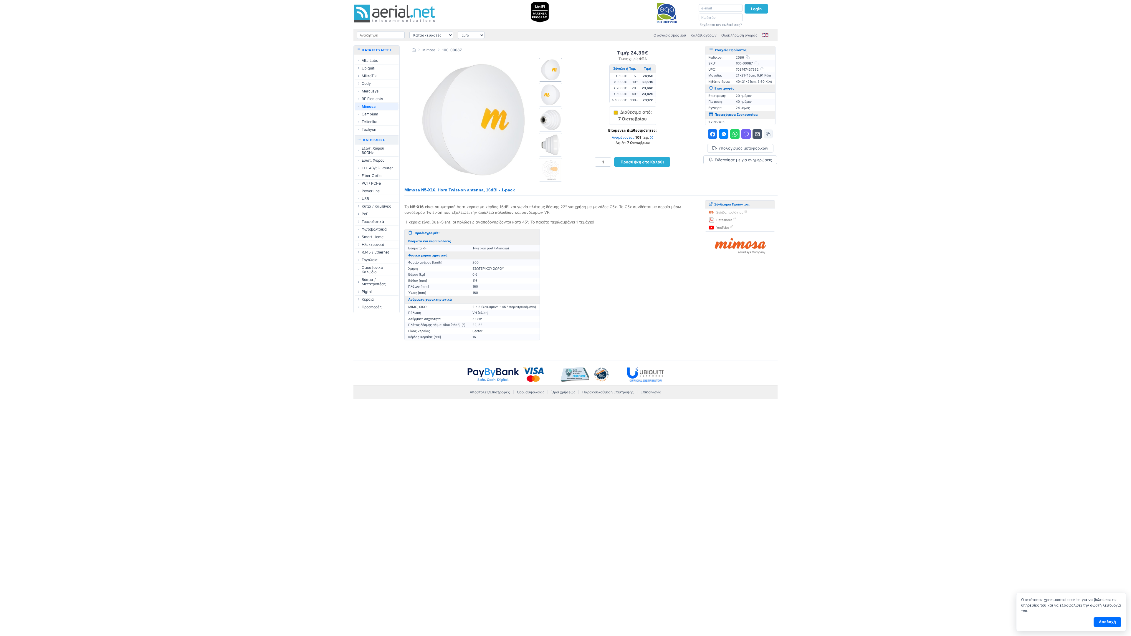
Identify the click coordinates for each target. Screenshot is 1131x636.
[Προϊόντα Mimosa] (740, 246)
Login (756, 8)
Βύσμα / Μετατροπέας (374, 281)
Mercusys (370, 91)
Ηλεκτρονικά (373, 244)
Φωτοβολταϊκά (374, 229)
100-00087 (452, 50)
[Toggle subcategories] (358, 68)
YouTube (722, 228)
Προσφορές (372, 307)
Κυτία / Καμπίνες (376, 206)
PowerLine (371, 191)
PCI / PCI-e (371, 183)
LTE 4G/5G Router (377, 168)
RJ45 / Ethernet (375, 252)
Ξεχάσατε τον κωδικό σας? (721, 25)
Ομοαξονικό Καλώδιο (372, 269)
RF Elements (372, 99)
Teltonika (369, 122)
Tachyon (369, 129)
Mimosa (429, 50)
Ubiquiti (368, 68)
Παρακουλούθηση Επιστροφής (608, 392)
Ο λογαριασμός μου (670, 35)
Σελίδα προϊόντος (729, 212)
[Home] (413, 51)
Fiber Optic (371, 175)
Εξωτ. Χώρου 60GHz (373, 150)
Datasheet (724, 220)
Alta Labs (370, 60)
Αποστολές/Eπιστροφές (490, 392)
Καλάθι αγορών (704, 35)
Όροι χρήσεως (563, 392)
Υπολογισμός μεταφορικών (743, 148)
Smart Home (372, 237)
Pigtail (367, 291)
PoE (365, 214)
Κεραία (368, 299)
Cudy (366, 83)
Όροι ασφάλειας (530, 392)
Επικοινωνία (651, 392)
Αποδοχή (1107, 622)
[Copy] (748, 57)
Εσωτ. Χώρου (373, 160)
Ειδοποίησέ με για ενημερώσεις (743, 160)
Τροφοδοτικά (373, 221)
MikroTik (369, 76)
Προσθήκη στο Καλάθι (642, 162)
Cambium (370, 114)
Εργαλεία (370, 260)
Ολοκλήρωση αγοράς (739, 35)
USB (365, 198)
